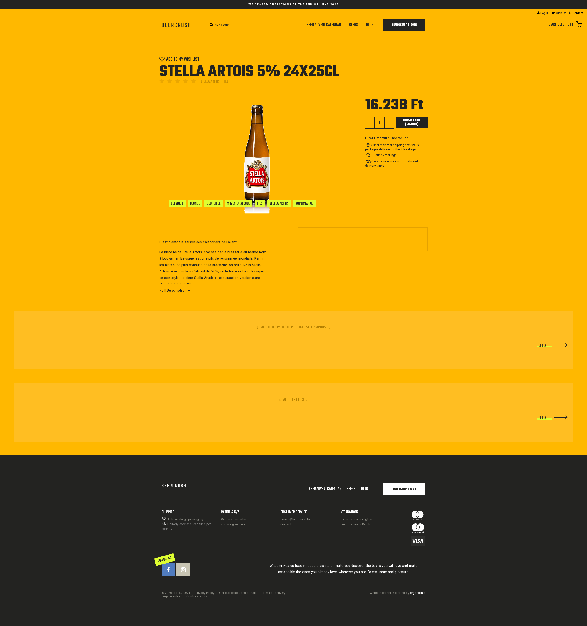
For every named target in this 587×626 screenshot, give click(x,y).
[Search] (211, 25)
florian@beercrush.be (295, 519)
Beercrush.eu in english (356, 519)
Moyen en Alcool (238, 204)
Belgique (177, 204)
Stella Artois (279, 204)
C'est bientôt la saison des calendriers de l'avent (198, 242)
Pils (260, 204)
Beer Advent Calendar (324, 25)
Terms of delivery (273, 593)
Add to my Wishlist (182, 59)
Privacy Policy (205, 593)
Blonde (195, 204)
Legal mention (172, 596)
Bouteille (213, 204)
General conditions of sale (237, 593)
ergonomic (417, 593)
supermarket (304, 204)
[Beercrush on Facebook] (168, 569)
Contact (285, 524)
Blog (370, 25)
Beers (353, 25)
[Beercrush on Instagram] (183, 569)
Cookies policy (197, 596)
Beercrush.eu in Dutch (355, 524)
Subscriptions (404, 25)
